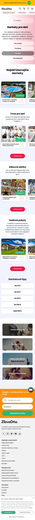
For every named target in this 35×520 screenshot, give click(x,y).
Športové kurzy (17, 344)
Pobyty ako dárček (17, 359)
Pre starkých (18, 58)
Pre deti (18, 53)
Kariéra (4, 493)
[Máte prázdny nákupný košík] (24, 8)
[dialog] (17, 508)
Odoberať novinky (17, 413)
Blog (3, 495)
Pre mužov (18, 43)
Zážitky (4, 450)
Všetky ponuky (17, 156)
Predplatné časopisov (17, 373)
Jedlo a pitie (6, 453)
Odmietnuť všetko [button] (25, 512)
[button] (20, 8)
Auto (3, 456)
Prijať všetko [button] (8, 512)
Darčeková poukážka (8, 461)
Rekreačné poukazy (8, 470)
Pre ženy (18, 48)
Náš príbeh (5, 487)
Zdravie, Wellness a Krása (10, 448)
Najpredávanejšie (9, 13)
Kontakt (4, 490)
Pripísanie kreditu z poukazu (10, 481)
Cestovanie (22, 13)
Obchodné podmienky (9, 475)
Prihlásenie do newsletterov (10, 478)
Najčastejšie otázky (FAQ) (10, 473)
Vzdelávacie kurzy (17, 330)
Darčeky (4, 463)
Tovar (3, 458)
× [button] (33, 498)
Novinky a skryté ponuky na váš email (15, 393)
